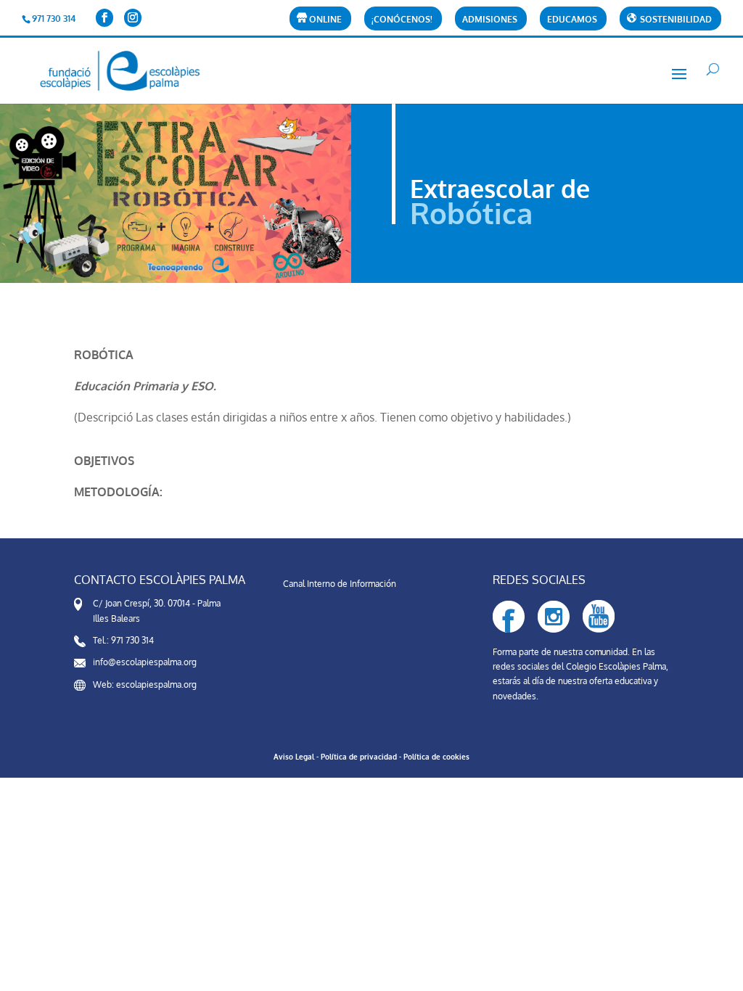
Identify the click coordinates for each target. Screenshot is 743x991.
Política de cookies (436, 756)
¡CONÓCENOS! (402, 20)
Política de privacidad (359, 756)
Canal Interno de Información (339, 583)
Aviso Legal (294, 756)
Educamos (572, 20)
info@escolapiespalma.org (145, 662)
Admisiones (489, 20)
